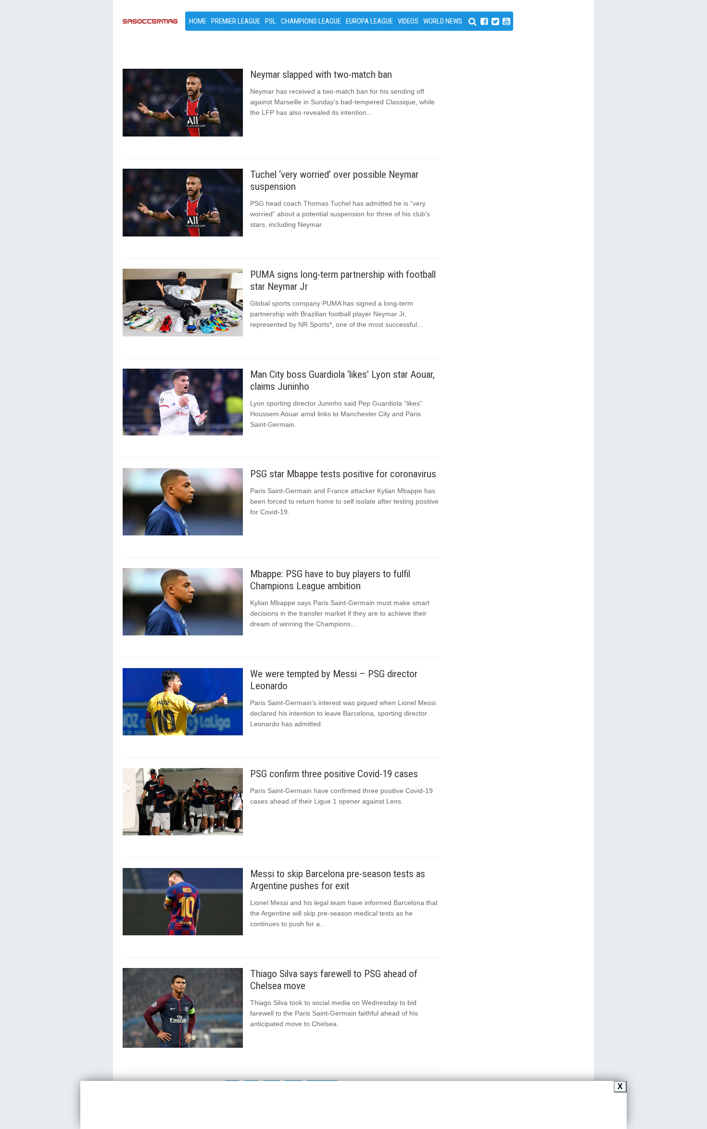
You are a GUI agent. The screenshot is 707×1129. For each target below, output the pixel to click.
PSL (270, 21)
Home (197, 21)
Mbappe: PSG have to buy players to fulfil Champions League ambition (330, 580)
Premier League (235, 21)
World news (442, 21)
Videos (408, 21)
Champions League (311, 21)
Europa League (369, 21)
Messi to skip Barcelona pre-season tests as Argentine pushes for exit (337, 880)
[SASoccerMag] (150, 50)
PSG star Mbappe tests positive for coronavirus (343, 474)
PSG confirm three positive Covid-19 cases (334, 774)
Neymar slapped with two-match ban (321, 74)
